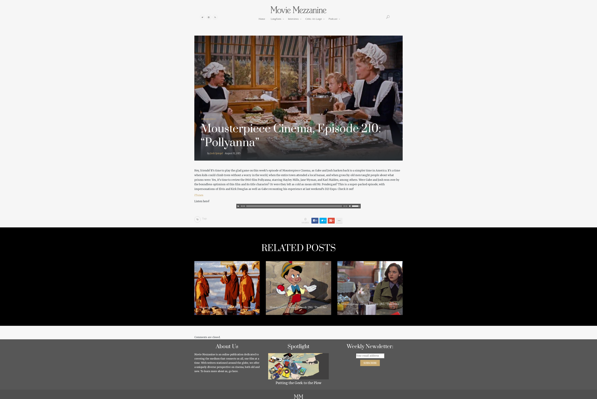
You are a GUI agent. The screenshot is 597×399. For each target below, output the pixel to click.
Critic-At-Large (313, 18)
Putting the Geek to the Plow (298, 383)
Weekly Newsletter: (370, 346)
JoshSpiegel (227, 263)
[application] (298, 206)
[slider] (356, 206)
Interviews (293, 18)
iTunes (198, 195)
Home (262, 18)
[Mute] (350, 206)
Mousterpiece (208, 119)
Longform (276, 18)
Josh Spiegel (216, 153)
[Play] (238, 206)
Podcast (333, 18)
